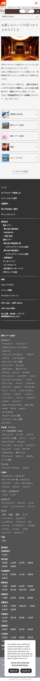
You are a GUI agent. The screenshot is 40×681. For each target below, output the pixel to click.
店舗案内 (4, 204)
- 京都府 (4, 606)
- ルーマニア (6, 423)
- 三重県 (4, 598)
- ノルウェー (6, 394)
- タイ (29, 522)
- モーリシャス (7, 456)
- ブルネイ (31, 525)
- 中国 (3, 541)
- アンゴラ (19, 435)
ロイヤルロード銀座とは (11, 193)
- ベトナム (15, 529)
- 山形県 (13, 563)
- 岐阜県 (13, 598)
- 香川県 (21, 629)
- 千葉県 (4, 586)
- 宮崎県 (21, 637)
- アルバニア (6, 351)
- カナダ (25, 468)
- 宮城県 (4, 563)
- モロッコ (19, 456)
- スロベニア (6, 387)
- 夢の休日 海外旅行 (11, 229)
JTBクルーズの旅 (10, 272)
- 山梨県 (32, 590)
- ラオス (25, 529)
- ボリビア (15, 487)
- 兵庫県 (13, 606)
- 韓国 (10, 515)
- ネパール (5, 525)
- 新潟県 (13, 574)
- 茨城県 (13, 586)
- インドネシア (7, 518)
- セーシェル (18, 445)
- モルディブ (18, 533)
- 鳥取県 (4, 621)
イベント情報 (6, 290)
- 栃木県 (21, 586)
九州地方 (4, 634)
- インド (24, 515)
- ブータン (5, 529)
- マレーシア (6, 533)
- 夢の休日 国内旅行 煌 (12, 243)
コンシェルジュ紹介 (9, 198)
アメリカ (4, 464)
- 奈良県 (4, 609)
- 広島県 (30, 618)
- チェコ (4, 390)
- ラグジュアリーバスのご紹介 (16, 247)
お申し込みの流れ (8, 308)
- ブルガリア (30, 398)
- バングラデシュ (18, 525)
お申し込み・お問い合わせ (11, 303)
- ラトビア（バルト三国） (11, 416)
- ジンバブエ (6, 445)
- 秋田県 (4, 566)
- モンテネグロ (7, 412)
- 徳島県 (4, 629)
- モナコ (13, 408)
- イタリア (30, 354)
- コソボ (32, 376)
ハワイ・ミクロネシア (10, 491)
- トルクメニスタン (25, 390)
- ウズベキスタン (18, 358)
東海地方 (4, 594)
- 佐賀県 (4, 637)
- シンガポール (7, 522)
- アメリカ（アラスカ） (10, 468)
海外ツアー (7, 225)
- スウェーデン (7, 383)
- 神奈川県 (22, 590)
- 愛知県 (21, 598)
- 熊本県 (30, 637)
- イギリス (5, 358)
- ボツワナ (26, 449)
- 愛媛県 (13, 629)
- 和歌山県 (22, 606)
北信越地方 (5, 571)
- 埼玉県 (4, 590)
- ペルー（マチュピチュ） (23, 483)
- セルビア (17, 387)
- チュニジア (6, 449)
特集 (3, 279)
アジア (3, 511)
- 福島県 (30, 563)
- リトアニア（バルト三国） (12, 419)
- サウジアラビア (8, 442)
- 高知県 (30, 629)
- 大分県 (13, 637)
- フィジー (31, 506)
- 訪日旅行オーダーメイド (13, 268)
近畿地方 (4, 602)
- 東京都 (13, 590)
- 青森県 (13, 566)
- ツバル (30, 503)
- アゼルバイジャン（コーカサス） (15, 347)
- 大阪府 (32, 606)
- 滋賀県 (13, 609)
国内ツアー (7, 240)
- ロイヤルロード (9, 265)
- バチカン (17, 394)
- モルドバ (22, 408)
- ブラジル (5, 487)
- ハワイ (13, 495)
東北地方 (4, 559)
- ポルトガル (29, 405)
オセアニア (5, 499)
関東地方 (4, 583)
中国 (3, 537)
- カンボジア (20, 518)
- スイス (29, 380)
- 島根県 (21, 618)
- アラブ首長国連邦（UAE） (12, 431)
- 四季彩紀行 (8, 258)
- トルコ (16, 449)
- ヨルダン (29, 456)
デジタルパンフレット (10, 296)
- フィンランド (7, 398)
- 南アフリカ (20, 453)
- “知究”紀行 (8, 236)
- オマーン (23, 438)
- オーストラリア (8, 503)
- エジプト (29, 435)
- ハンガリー (28, 394)
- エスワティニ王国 (8, 438)
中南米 (3, 472)
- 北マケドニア (21, 369)
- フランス (19, 398)
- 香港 (17, 515)
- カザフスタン (7, 369)
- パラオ (4, 495)
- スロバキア (30, 383)
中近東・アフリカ (8, 427)
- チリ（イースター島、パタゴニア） (16, 480)
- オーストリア (7, 365)
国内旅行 (4, 547)
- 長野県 (30, 574)
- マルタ (4, 408)
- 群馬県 (30, 586)
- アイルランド (7, 344)
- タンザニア (30, 445)
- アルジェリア (7, 435)
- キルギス (26, 372)
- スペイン (19, 383)
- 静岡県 (30, 598)
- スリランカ (20, 522)
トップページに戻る (20, 171)
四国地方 (4, 626)
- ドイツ (13, 390)
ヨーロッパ (5, 340)
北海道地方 (5, 551)
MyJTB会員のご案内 (9, 209)
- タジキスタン (29, 387)
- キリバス (21, 503)
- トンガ (4, 506)
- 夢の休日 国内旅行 (11, 250)
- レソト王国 (6, 460)
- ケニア (32, 438)
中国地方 (4, 614)
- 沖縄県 (4, 649)
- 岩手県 (21, 563)
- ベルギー (5, 401)
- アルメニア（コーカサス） (12, 354)
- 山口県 (4, 618)
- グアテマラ (6, 483)
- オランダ (19, 365)
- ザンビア (21, 442)
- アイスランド (21, 344)
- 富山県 (4, 574)
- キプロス (5, 372)
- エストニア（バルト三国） (12, 362)
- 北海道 (4, 555)
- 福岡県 (4, 641)
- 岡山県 (13, 618)
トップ (3, 187)
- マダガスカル (7, 453)
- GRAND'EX (8, 232)
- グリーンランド (8, 376)
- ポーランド (16, 401)
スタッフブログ (7, 285)
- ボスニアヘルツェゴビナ (11, 405)
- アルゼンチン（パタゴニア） (13, 476)
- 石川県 (21, 574)
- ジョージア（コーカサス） (12, 380)
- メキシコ (26, 487)
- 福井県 (4, 578)
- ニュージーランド (17, 506)
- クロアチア (22, 376)
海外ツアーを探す (8, 336)
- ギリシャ (15, 372)
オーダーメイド (9, 261)
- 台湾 (3, 515)
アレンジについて (8, 214)
